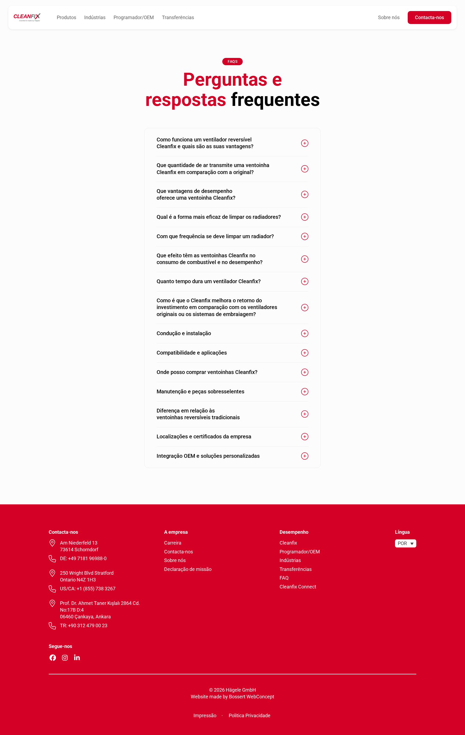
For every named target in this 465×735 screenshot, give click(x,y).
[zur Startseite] (27, 17)
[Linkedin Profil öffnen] (77, 658)
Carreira (172, 543)
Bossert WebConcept (251, 696)
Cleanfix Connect (298, 587)
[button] (232, 143)
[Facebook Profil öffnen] (53, 658)
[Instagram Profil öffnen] (65, 658)
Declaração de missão (188, 569)
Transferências (178, 17)
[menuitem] (405, 543)
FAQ (284, 578)
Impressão (204, 715)
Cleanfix (288, 543)
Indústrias (94, 17)
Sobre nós (389, 17)
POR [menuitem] (402, 543)
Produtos (66, 17)
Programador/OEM (134, 17)
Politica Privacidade (249, 715)
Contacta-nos (429, 17)
